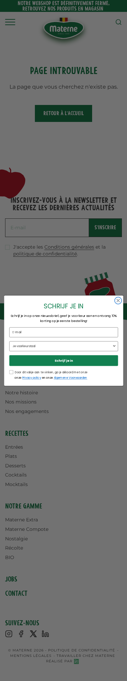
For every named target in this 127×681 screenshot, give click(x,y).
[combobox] (62, 346)
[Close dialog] (118, 300)
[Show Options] (114, 346)
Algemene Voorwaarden (70, 378)
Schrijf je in (64, 360)
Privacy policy (31, 378)
